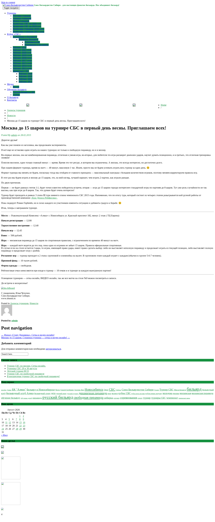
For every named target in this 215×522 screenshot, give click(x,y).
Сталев (156, 390)
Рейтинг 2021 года (22, 50)
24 (3, 429)
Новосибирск (94, 389)
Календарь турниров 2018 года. (28, 29)
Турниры (11, 13)
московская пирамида (202, 393)
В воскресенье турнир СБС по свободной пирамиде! (33, 376)
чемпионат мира (184, 398)
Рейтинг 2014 (25, 79)
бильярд (194, 389)
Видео (16, 87)
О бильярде (12, 97)
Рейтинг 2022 (19, 47)
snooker (4, 390)
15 (20, 422)
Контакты (12, 100)
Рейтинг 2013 (25, 81)
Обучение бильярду (17, 89)
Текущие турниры (22, 15)
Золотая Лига (79, 390)
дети (53, 393)
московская (185, 393)
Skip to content (8, 2)
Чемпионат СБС (21, 71)
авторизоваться (53, 349)
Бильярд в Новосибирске (41, 389)
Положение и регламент (37, 44)
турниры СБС (158, 397)
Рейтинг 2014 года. (22, 66)
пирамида (37, 398)
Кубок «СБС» (14, 34)
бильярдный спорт (42, 393)
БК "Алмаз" (19, 389)
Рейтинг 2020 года (22, 52)
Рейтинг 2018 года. (22, 58)
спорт (140, 398)
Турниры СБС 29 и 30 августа (22, 368)
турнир (147, 397)
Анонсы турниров (22, 18)
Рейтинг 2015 (25, 76)
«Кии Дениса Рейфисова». (44, 198)
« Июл (4, 435)
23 (24, 425)
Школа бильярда (180, 390)
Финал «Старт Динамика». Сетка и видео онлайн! (27, 335)
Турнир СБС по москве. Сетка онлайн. (26, 366)
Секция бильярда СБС (24, 92)
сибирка (108, 397)
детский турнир (72, 393)
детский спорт (61, 394)
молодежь (167, 393)
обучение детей (26, 398)
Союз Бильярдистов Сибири (138, 389)
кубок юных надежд (153, 393)
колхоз (115, 393)
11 (6, 422)
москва (176, 393)
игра (109, 394)
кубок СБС (124, 393)
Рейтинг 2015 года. (22, 63)
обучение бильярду (10, 397)
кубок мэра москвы (138, 393)
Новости (11, 115)
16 (24, 422)
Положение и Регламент (25, 37)
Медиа (10, 84)
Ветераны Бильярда (28, 39)
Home (163, 105)
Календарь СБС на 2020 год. (27, 23)
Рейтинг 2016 (25, 73)
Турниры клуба (32, 42)
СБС (112, 389)
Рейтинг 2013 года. (22, 68)
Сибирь (118, 390)
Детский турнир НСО (18, 371)
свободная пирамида (88, 397)
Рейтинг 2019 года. (22, 55)
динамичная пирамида (93, 393)
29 (20, 429)
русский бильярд (57, 397)
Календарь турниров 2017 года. (28, 31)
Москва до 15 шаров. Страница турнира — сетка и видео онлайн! (35, 337)
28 (17, 429)
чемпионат (172, 397)
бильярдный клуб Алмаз (20, 393)
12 (10, 422)
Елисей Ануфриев (67, 390)
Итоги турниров (21, 21)
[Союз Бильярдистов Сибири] (18, 5)
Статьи (16, 94)
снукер (116, 398)
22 (20, 425)
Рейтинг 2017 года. (22, 60)
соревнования (128, 397)
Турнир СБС (166, 389)
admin (14, 135)
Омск (106, 390)
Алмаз (9, 390)
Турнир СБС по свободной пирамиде (25, 373)
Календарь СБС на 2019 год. (27, 26)
